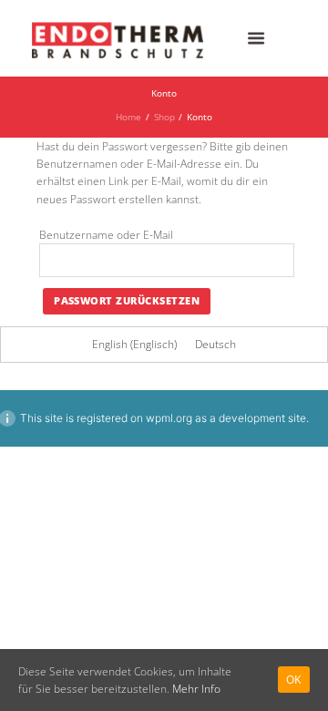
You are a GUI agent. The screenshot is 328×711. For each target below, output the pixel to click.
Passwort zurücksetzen (127, 300)
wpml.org (169, 418)
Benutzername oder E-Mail (106, 234)
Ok (294, 679)
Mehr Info (196, 688)
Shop (164, 117)
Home (128, 117)
